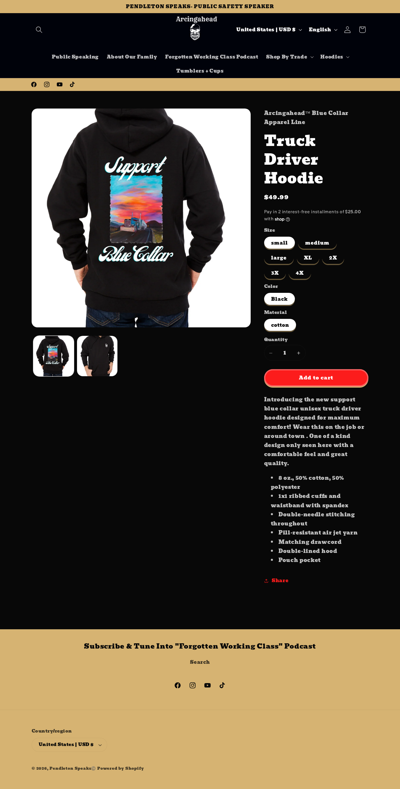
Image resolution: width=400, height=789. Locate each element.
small (279, 243)
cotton (280, 325)
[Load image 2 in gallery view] (97, 356)
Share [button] (280, 580)
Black (279, 299)
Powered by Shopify (120, 768)
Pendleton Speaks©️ (72, 768)
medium (317, 243)
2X (333, 258)
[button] (39, 29)
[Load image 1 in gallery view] (53, 356)
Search (200, 662)
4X (300, 273)
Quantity (276, 340)
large (279, 258)
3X (275, 273)
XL (308, 258)
